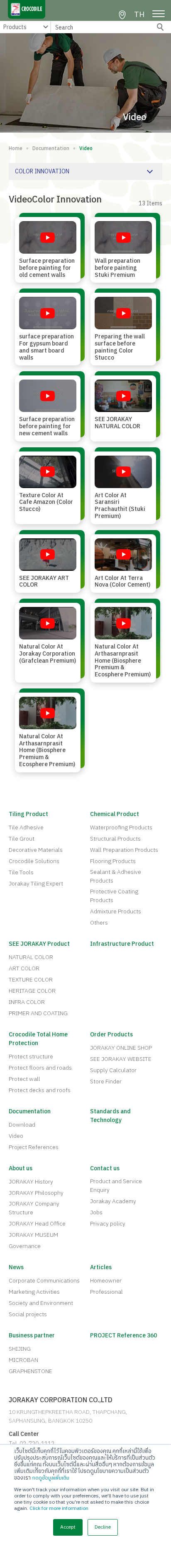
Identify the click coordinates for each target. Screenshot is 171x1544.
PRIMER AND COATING (38, 1013)
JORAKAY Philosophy (36, 1193)
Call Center (24, 1434)
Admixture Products (115, 911)
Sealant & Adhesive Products (115, 876)
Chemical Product (114, 814)
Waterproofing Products (121, 827)
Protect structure (31, 1056)
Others (99, 922)
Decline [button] (103, 1527)
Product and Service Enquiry (116, 1185)
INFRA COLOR (27, 1002)
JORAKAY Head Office (37, 1223)
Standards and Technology (110, 1116)
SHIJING (20, 1348)
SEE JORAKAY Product (39, 944)
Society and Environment (41, 1303)
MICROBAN (23, 1360)
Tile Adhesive (26, 827)
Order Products (111, 1034)
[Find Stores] (122, 15)
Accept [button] (68, 1527)
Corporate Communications (44, 1280)
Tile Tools (21, 872)
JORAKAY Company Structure (34, 1208)
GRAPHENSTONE (30, 1371)
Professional (106, 1291)
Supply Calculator (113, 1070)
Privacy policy (107, 1223)
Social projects (28, 1314)
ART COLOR (24, 968)
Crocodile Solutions (34, 861)
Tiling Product (28, 814)
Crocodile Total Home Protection (38, 1039)
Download (22, 1124)
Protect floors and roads (40, 1067)
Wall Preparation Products (124, 850)
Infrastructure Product (122, 944)
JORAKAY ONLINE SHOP (121, 1047)
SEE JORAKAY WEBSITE (120, 1059)
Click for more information (58, 1508)
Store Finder (106, 1081)
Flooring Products (113, 861)
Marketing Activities (34, 1291)
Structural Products (115, 838)
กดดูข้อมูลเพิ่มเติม (50, 1478)
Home (15, 149)
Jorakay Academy (113, 1201)
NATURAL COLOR (31, 957)
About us (20, 1168)
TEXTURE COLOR (31, 979)
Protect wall (24, 1079)
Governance (25, 1246)
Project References (34, 1147)
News (16, 1267)
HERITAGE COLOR (32, 991)
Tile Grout (21, 838)
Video (16, 1136)
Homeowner (106, 1280)
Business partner (32, 1335)
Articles (101, 1267)
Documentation (50, 149)
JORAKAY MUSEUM (33, 1235)
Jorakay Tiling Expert (36, 883)
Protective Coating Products (114, 896)
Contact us (105, 1168)
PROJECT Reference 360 (123, 1335)
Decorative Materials (36, 850)
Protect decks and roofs (40, 1090)
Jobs (96, 1212)
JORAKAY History (31, 1181)
